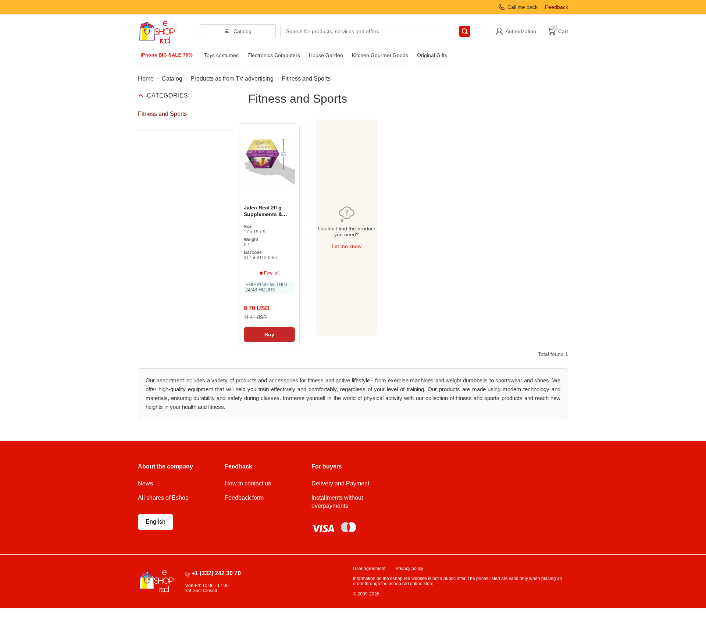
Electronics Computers (273, 55)
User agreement (369, 568)
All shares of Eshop (163, 498)
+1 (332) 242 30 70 (216, 573)
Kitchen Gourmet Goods (380, 55)
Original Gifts (432, 55)
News (145, 483)
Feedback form (244, 498)
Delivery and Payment (340, 483)
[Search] (464, 31)
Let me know (346, 246)
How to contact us (248, 483)
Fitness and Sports (162, 114)
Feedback (556, 7)
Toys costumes (221, 55)
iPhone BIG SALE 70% (166, 55)
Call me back (522, 7)
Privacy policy (409, 568)
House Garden (326, 55)
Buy (269, 334)
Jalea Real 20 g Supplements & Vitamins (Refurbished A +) (265, 211)
